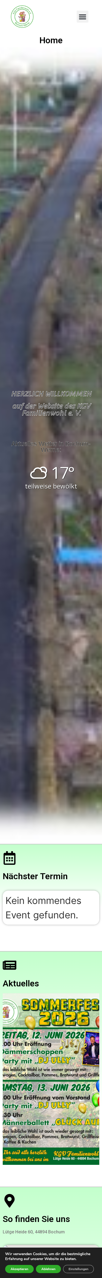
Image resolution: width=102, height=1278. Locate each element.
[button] (83, 17)
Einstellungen (78, 1269)
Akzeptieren (19, 1269)
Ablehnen (48, 1269)
